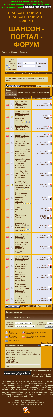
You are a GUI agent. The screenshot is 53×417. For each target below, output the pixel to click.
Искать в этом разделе (40, 92)
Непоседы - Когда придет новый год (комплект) (22, 151)
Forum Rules (10, 366)
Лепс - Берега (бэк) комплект (21, 265)
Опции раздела (24, 92)
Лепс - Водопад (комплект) (21, 235)
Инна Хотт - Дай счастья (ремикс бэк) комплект (22, 173)
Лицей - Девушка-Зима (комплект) (22, 257)
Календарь (29, 73)
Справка (9, 73)
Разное (11, 65)
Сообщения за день (42, 73)
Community (18, 73)
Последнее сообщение (41, 98)
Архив (42, 376)
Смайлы (9, 359)
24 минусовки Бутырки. (20, 216)
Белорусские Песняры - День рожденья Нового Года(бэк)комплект (23, 184)
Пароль (20, 66)
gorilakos (46, 175)
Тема (16, 98)
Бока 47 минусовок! (19, 208)
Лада (47, 118)
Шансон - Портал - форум (12, 61)
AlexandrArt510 (20, 108)
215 (49, 86)
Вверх (48, 376)
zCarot (47, 402)
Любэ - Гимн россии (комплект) (22, 142)
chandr (17, 122)
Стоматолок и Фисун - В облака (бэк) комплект (22, 225)
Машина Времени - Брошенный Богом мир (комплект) (22, 162)
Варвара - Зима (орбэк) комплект (22, 127)
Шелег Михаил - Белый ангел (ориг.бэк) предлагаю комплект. (22, 197)
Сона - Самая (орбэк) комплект (22, 134)
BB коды (9, 357)
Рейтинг (28, 98)
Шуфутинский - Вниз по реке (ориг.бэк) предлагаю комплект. (21, 246)
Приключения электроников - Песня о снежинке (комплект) (22, 287)
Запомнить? (43, 63)
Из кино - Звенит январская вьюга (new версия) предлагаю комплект (22, 115)
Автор (21, 98)
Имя (19, 63)
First (39, 86)
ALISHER (18, 211)
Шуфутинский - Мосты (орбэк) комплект (21, 103)
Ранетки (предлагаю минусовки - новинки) (20, 275)
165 (46, 86)
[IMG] (8, 361)
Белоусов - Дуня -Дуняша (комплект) (22, 298)
